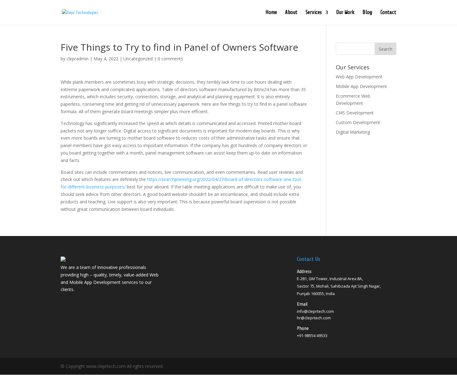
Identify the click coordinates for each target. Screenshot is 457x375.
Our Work (345, 12)
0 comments (170, 59)
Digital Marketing (353, 132)
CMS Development (355, 113)
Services (314, 12)
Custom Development (358, 122)
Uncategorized (138, 59)
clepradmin (78, 59)
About (291, 12)
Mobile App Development (361, 86)
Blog (367, 12)
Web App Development (359, 77)
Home (271, 12)
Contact (388, 12)
